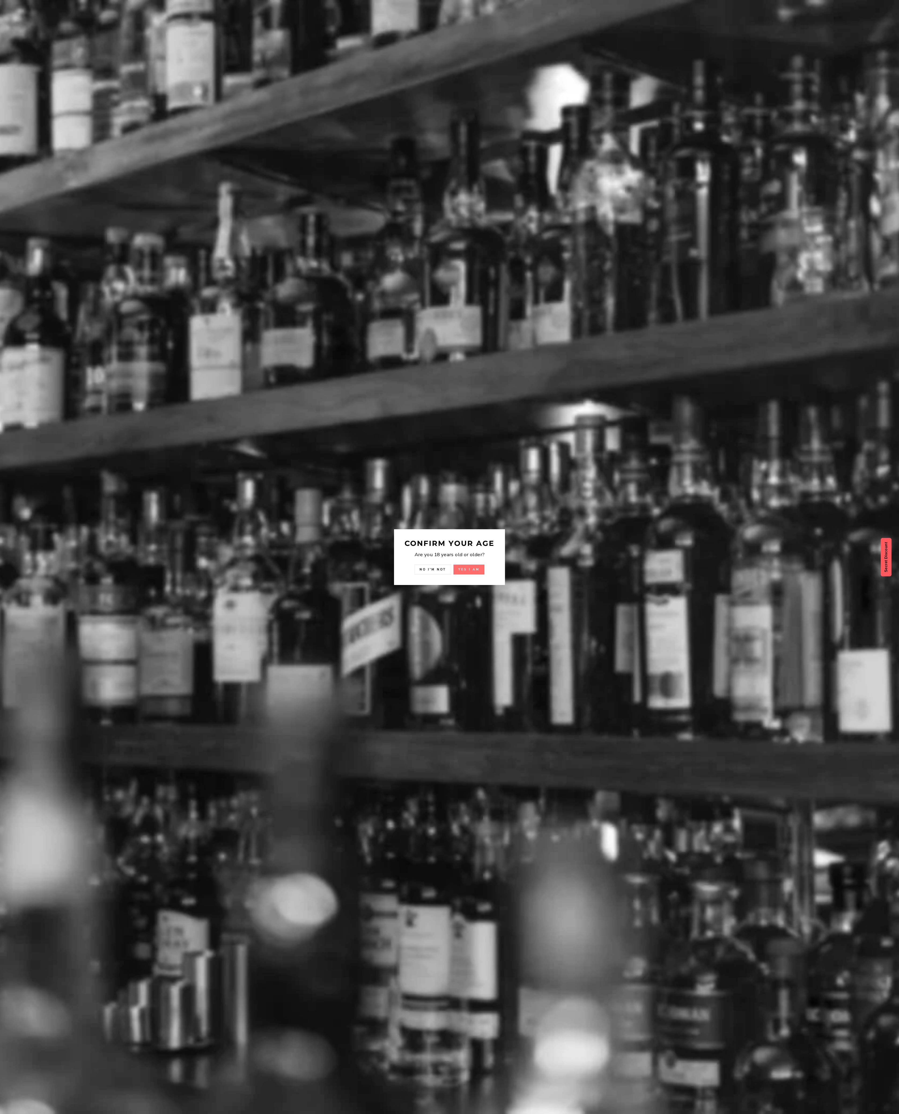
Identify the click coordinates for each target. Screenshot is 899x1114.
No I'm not (433, 569)
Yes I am (468, 569)
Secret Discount (886, 557)
